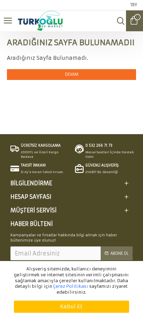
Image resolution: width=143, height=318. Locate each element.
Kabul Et (71, 306)
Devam (71, 74)
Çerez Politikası (70, 286)
